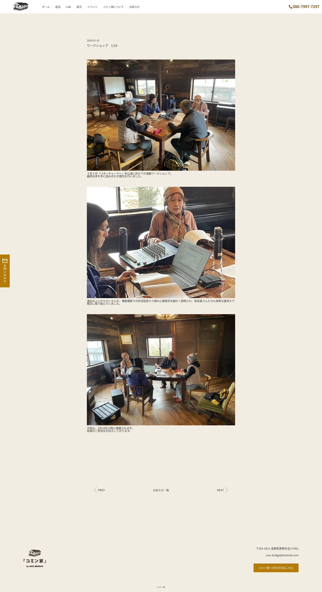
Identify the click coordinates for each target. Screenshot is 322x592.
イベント (92, 7)
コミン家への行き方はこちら (276, 568)
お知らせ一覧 (161, 490)
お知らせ (134, 7)
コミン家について (113, 7)
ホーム (46, 7)
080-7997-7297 (306, 6)
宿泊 (57, 7)
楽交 (79, 7)
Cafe (68, 7)
